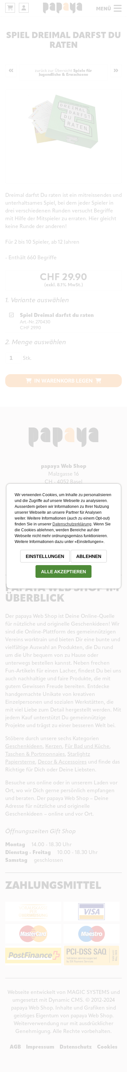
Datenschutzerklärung (72, 524)
